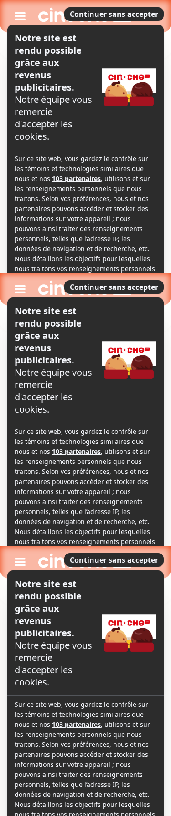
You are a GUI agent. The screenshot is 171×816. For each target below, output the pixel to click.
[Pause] (85, 408)
